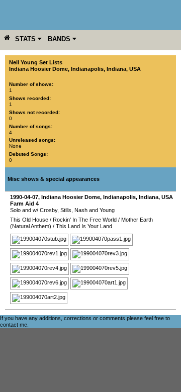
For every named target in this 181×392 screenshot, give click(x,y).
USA (135, 69)
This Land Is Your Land (84, 226)
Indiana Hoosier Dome (38, 69)
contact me (13, 325)
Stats (26, 39)
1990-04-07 (24, 197)
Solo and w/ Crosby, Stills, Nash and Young (62, 210)
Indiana (116, 69)
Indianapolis (87, 69)
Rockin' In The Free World (85, 220)
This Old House (29, 220)
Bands (60, 39)
